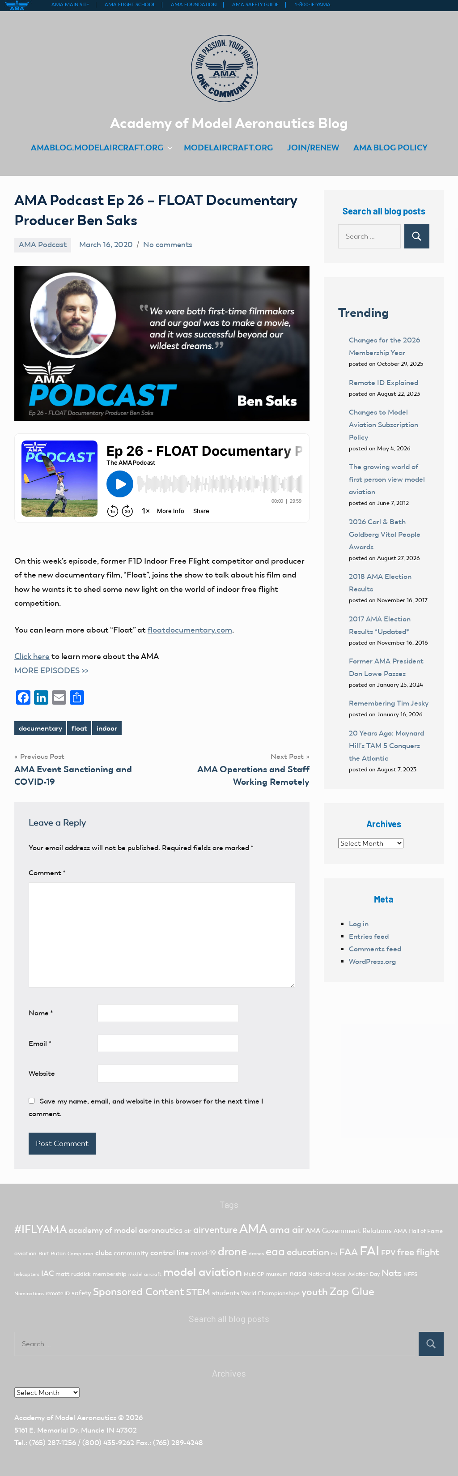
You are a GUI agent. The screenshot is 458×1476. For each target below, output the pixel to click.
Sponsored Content (138, 1291)
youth (314, 1292)
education (308, 1252)
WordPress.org (372, 961)
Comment (47, 872)
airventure (215, 1229)
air (187, 1231)
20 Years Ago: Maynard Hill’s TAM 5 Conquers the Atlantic (386, 745)
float (79, 728)
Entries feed (369, 936)
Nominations (29, 1293)
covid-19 (203, 1253)
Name (41, 1013)
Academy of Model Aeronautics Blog (229, 123)
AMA (253, 1228)
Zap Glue (352, 1291)
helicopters (26, 1274)
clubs (103, 1253)
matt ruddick (73, 1274)
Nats (392, 1272)
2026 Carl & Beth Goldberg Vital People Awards (384, 534)
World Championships (270, 1293)
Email (40, 1043)
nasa (297, 1273)
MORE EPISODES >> (51, 671)
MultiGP (254, 1274)
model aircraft (144, 1274)
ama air (286, 1230)
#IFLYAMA (40, 1229)
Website (42, 1073)
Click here (32, 656)
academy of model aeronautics (125, 1230)
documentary (40, 728)
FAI (369, 1251)
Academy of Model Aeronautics (65, 1417)
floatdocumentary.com (190, 630)
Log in (359, 924)
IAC (47, 1273)
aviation (25, 1253)
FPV (388, 1253)
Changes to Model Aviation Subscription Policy (383, 424)
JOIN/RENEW (313, 147)
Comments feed (375, 949)
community (131, 1253)
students (225, 1293)
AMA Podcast (43, 244)
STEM (198, 1292)
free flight (418, 1252)
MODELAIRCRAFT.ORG (228, 147)
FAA (348, 1252)
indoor (107, 728)
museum (277, 1274)
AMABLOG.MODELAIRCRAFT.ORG (97, 147)
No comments (167, 244)
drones (256, 1254)
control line (169, 1253)
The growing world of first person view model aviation (387, 479)
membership (110, 1274)
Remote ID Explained (383, 382)
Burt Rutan (52, 1253)
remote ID (58, 1293)
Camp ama (80, 1254)
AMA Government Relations (348, 1231)
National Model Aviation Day (344, 1274)
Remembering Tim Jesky (388, 703)
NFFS (410, 1274)
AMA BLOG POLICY (390, 147)
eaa (275, 1251)
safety (81, 1293)
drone (232, 1251)
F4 (334, 1253)
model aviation (202, 1272)
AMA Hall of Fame (418, 1231)
